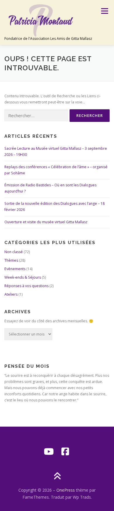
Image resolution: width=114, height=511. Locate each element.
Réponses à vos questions (26, 285)
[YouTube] (48, 451)
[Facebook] (65, 451)
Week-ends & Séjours (22, 277)
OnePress (65, 490)
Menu (104, 10)
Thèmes (11, 260)
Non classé (13, 251)
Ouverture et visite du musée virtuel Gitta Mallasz (45, 221)
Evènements (14, 268)
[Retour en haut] (57, 476)
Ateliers (11, 294)
